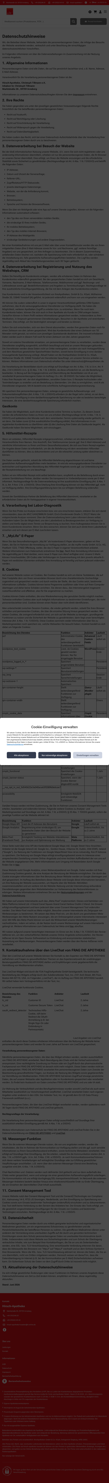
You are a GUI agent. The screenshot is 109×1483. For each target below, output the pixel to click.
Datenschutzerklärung (15, 744)
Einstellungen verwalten (88, 755)
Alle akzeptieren (21, 755)
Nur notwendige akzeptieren (54, 755)
